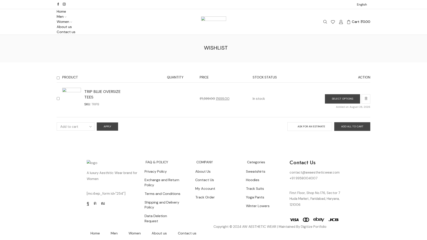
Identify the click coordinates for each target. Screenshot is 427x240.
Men (60, 16)
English (362, 4)
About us (64, 26)
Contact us (66, 32)
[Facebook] (58, 4)
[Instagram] (64, 4)
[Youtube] (103, 203)
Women (63, 21)
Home (61, 11)
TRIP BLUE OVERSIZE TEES (102, 94)
